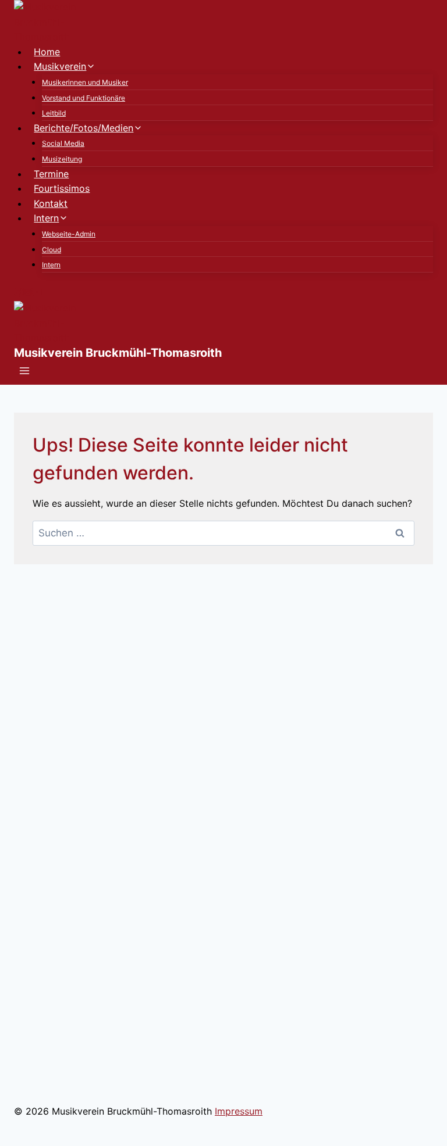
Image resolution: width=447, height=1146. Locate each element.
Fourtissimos (62, 188)
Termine (51, 174)
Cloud (51, 249)
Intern (51, 264)
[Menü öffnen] (25, 372)
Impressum (238, 1111)
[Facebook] (18, 293)
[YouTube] (37, 293)
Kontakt (51, 203)
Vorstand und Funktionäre (83, 98)
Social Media (63, 143)
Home (47, 52)
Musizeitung (62, 159)
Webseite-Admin (68, 234)
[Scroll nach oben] (408, 1130)
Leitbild (54, 113)
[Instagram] (28, 293)
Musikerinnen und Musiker (85, 82)
